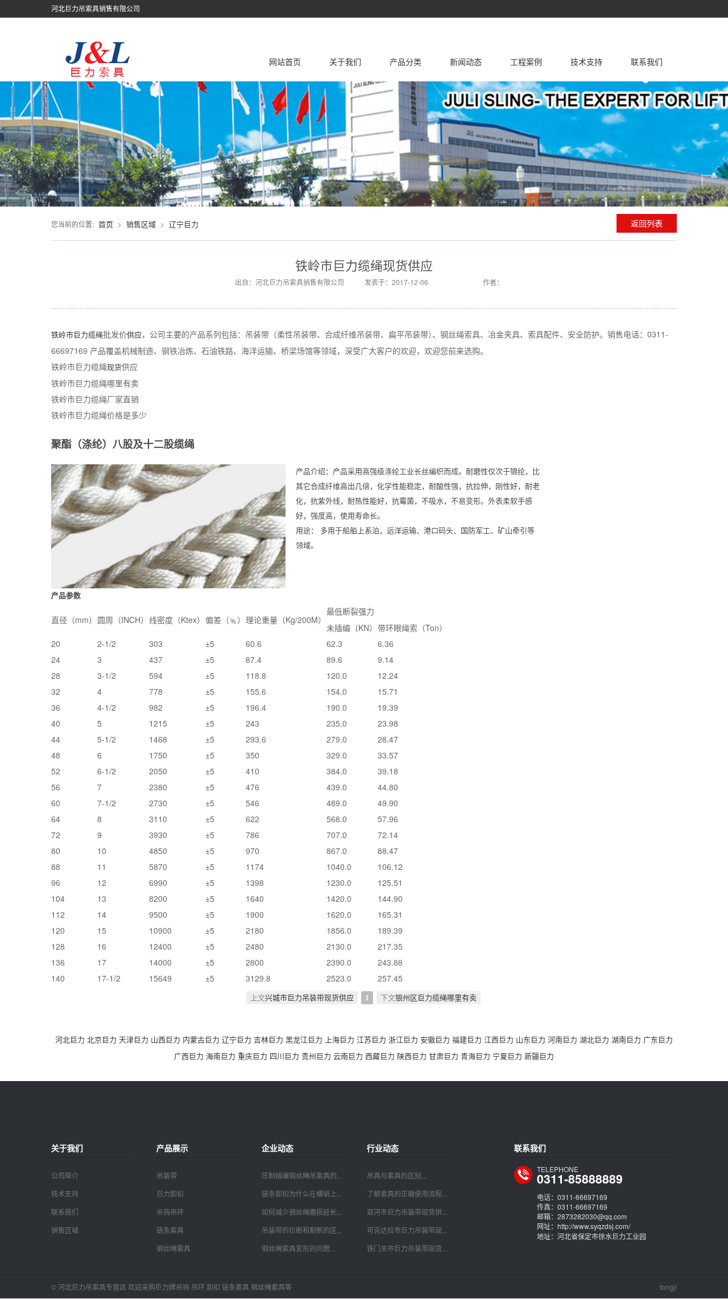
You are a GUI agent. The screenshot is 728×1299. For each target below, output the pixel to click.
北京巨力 (102, 1039)
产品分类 (405, 61)
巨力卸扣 (170, 1193)
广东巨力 (658, 1039)
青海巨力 (475, 1055)
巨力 (80, 334)
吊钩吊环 (170, 1211)
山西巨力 (165, 1039)
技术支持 (586, 61)
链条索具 (170, 1230)
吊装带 (166, 1175)
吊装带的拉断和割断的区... (302, 1230)
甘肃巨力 (443, 1055)
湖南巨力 (626, 1039)
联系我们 (647, 61)
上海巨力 (339, 1039)
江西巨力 (499, 1039)
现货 (114, 366)
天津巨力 (133, 1039)
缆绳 (95, 334)
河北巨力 (70, 1039)
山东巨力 (530, 1039)
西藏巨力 (380, 1055)
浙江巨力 (403, 1039)
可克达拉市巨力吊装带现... (407, 1230)
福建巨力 (467, 1039)
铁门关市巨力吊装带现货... (407, 1248)
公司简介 (64, 1175)
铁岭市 (62, 334)
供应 (134, 334)
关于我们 (345, 61)
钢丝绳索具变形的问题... (298, 1248)
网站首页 (285, 61)
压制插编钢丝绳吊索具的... (302, 1175)
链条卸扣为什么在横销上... (302, 1193)
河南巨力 (562, 1039)
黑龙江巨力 (304, 1039)
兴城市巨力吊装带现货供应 (309, 997)
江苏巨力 (371, 1039)
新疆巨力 (539, 1055)
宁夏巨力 (507, 1055)
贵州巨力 (316, 1055)
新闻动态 (466, 61)
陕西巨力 (412, 1055)
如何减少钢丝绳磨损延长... (302, 1211)
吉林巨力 (268, 1039)
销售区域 (141, 223)
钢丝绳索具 (173, 1248)
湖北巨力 (594, 1039)
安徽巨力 (435, 1039)
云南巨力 (348, 1055)
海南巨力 (220, 1055)
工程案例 (526, 61)
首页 (105, 223)
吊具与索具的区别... (397, 1175)
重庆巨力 (252, 1055)
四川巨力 (284, 1055)
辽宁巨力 (183, 223)
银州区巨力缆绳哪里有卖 (436, 997)
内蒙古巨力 (201, 1039)
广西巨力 (189, 1055)
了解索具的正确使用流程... (407, 1193)
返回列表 (647, 223)
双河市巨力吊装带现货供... (407, 1211)
